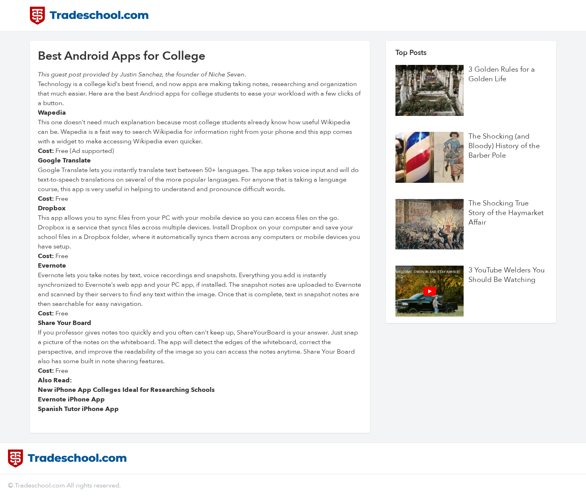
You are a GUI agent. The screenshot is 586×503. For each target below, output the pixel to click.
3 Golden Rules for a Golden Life (501, 74)
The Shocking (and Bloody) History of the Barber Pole (504, 146)
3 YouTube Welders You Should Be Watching (506, 275)
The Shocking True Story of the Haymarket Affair (506, 213)
